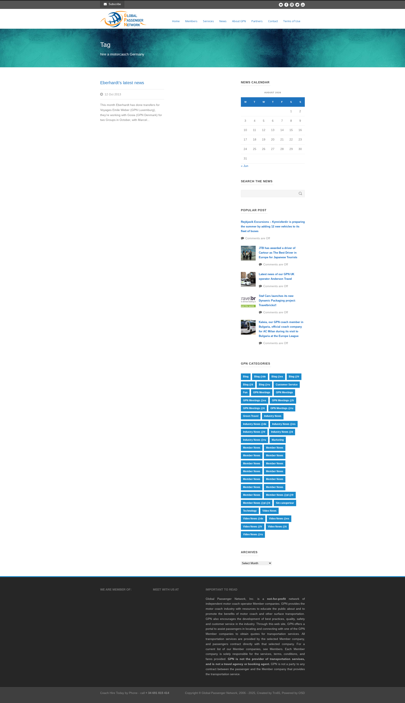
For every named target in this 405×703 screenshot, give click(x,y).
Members (191, 21)
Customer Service (287, 384)
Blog (245, 376)
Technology (250, 510)
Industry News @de (254, 424)
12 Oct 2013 (113, 94)
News (223, 21)
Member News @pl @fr (280, 494)
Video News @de (253, 518)
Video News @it (277, 526)
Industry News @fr (254, 431)
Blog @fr (294, 376)
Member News (251, 447)
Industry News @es (284, 424)
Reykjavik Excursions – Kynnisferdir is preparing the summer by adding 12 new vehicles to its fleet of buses (273, 226)
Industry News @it (282, 431)
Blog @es (277, 376)
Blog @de (260, 376)
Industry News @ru (254, 439)
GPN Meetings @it (254, 408)
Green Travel (250, 416)
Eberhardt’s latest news (122, 82)
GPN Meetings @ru (281, 408)
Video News (269, 510)
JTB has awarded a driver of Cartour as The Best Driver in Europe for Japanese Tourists (278, 252)
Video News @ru (253, 534)
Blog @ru (264, 384)
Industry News (272, 416)
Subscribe (115, 4)
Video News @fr (252, 526)
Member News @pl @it (256, 503)
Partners (257, 21)
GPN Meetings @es (254, 400)
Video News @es (279, 518)
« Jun (244, 166)
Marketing (278, 439)
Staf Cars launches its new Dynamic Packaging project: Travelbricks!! (277, 300)
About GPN (239, 21)
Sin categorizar (285, 503)
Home (176, 21)
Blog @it (248, 384)
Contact (273, 21)
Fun (245, 392)
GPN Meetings (261, 392)
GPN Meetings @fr (283, 400)
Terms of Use (291, 21)
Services (208, 21)
